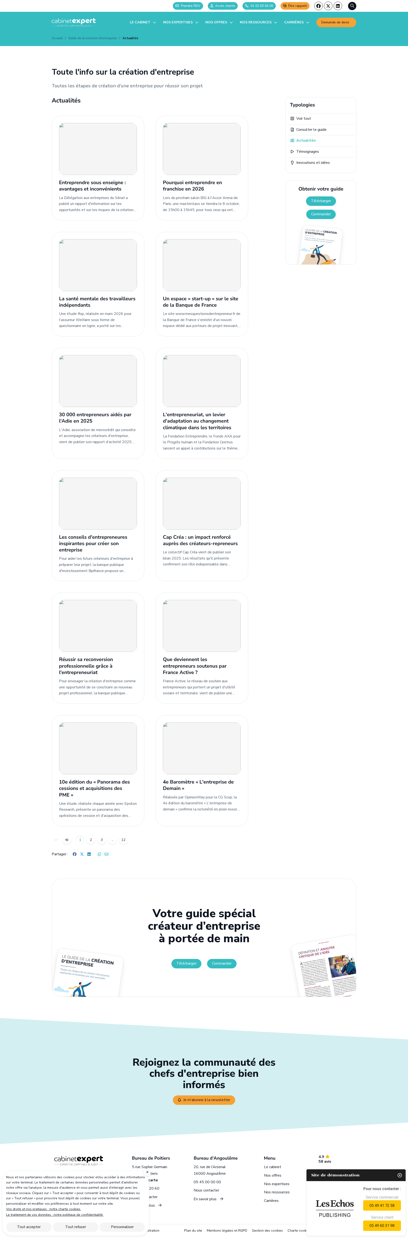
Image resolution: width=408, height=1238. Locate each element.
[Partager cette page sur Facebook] (74, 854)
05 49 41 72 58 (382, 1205)
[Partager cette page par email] (106, 854)
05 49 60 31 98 (382, 1225)
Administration (148, 1230)
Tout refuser (75, 1227)
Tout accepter (29, 1227)
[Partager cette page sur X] (82, 854)
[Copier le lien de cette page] (99, 854)
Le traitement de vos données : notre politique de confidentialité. (54, 1215)
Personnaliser (122, 1227)
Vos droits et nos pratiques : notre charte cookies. (43, 1209)
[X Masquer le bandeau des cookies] (147, 1172)
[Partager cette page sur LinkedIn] (89, 854)
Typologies (302, 105)
